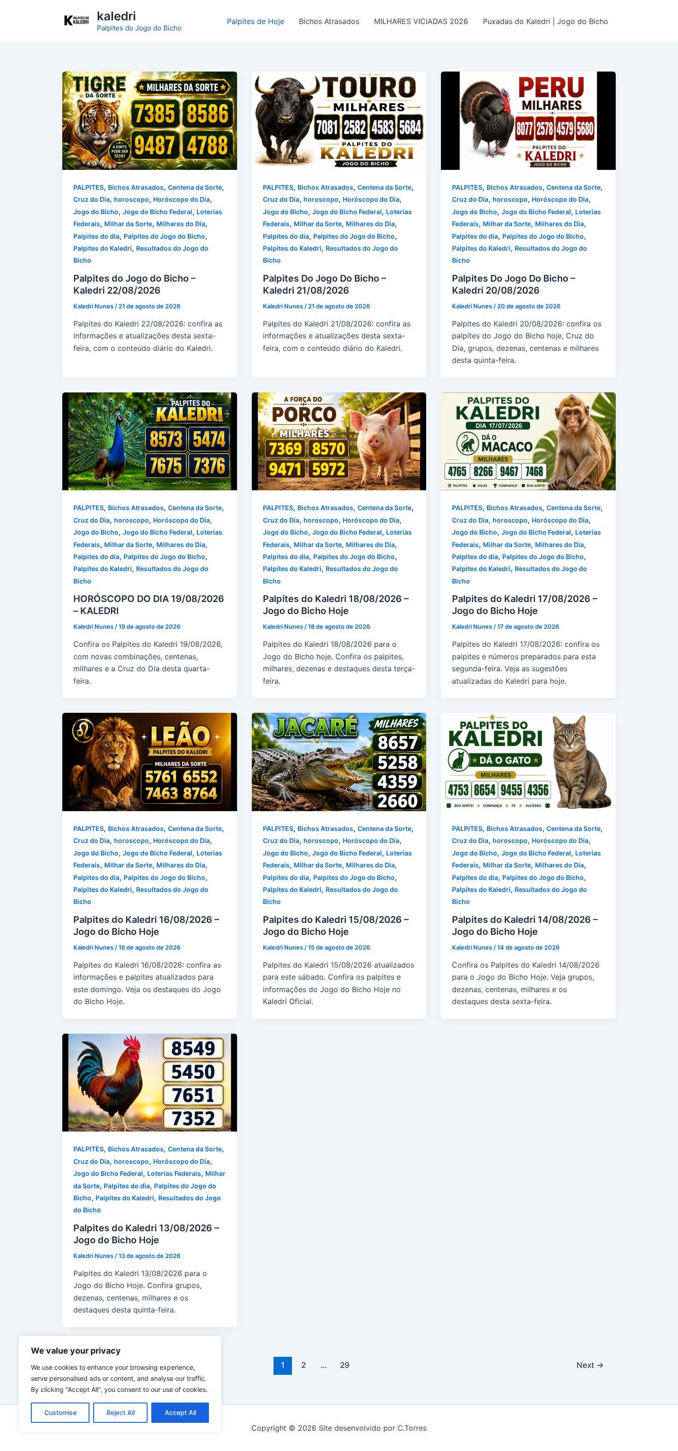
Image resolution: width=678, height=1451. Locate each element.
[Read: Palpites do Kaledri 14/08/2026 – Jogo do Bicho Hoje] (528, 761)
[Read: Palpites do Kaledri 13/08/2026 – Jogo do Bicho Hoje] (149, 1081)
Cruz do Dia (91, 199)
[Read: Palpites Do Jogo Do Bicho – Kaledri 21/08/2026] (339, 120)
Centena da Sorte (195, 187)
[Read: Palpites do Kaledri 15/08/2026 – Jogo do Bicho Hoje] (339, 761)
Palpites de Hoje (255, 21)
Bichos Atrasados (329, 21)
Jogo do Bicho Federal (157, 212)
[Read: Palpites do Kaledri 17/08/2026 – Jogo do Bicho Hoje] (528, 440)
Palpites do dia (96, 236)
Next (590, 1365)
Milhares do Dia (180, 224)
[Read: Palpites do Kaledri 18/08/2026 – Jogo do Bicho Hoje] (339, 440)
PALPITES (88, 187)
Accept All (180, 1412)
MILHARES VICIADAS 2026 (421, 21)
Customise (60, 1412)
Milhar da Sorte (128, 224)
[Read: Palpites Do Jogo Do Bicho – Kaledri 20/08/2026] (528, 120)
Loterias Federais (174, 1173)
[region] (119, 1384)
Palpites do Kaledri (102, 248)
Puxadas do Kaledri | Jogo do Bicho (545, 21)
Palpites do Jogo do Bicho (164, 236)
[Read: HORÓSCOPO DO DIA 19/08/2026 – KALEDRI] (149, 440)
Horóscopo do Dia (181, 199)
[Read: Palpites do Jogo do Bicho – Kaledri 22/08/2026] (149, 120)
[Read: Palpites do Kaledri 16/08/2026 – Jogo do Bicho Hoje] (149, 761)
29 (345, 1365)
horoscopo (131, 199)
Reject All (121, 1412)
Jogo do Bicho (96, 212)
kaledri (116, 16)
